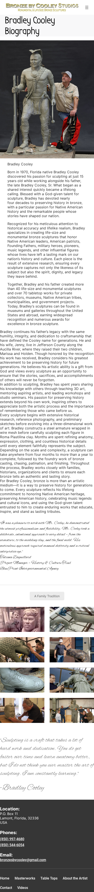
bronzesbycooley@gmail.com (23, 860)
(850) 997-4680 (12, 839)
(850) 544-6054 (12, 845)
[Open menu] (86, 7)
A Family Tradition (47, 596)
